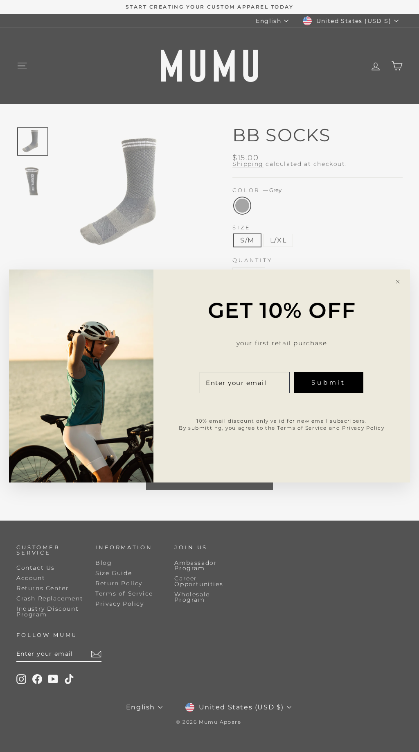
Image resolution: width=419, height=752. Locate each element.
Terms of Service (302, 428)
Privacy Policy (363, 428)
